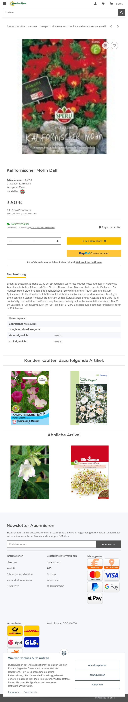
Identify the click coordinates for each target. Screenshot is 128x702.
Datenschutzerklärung (64, 532)
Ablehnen (97, 684)
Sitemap (51, 574)
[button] (95, 3)
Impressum (14, 692)
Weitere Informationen (89, 262)
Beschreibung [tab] (16, 274)
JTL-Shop (111, 697)
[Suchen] (121, 12)
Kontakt (11, 568)
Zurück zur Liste (17, 26)
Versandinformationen (19, 580)
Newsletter (13, 586)
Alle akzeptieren (97, 665)
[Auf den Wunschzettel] (114, 45)
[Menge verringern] (10, 241)
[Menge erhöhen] (57, 241)
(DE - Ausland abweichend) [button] (42, 227)
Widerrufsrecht (55, 586)
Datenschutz (31, 692)
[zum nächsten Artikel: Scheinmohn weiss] (117, 26)
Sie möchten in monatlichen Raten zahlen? (64, 262)
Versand (32, 213)
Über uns (12, 562)
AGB (49, 568)
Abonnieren (109, 544)
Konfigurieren (97, 674)
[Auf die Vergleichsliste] (105, 45)
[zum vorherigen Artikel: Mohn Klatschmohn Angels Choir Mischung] (111, 26)
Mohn (22, 187)
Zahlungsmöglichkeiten (20, 574)
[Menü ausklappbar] (4, 2)
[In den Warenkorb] (9, 37)
